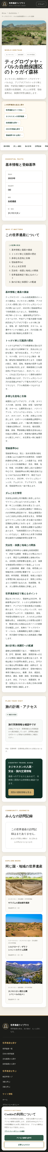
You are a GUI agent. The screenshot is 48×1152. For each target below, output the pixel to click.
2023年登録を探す (13, 129)
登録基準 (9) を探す (13, 135)
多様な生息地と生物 (21, 258)
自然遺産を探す (12, 123)
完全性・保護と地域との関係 (25, 270)
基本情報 (7, 146)
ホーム (4, 13)
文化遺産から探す (9, 1059)
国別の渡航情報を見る (21, 792)
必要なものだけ (24, 1145)
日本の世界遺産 (8, 1054)
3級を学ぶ (6, 1082)
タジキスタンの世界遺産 (15, 116)
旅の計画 (28, 146)
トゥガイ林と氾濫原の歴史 (24, 254)
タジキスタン (13, 13)
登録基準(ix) (17, 262)
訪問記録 (38, 146)
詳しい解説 (17, 146)
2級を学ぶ (6, 1087)
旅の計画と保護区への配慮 (24, 282)
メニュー (41, 4)
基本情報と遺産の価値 (22, 249)
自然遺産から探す (9, 1064)
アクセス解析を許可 (24, 1138)
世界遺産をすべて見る (14, 110)
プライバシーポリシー (11, 1105)
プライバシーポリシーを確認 (14, 1131)
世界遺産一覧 (8, 1049)
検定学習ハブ (8, 1077)
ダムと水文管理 (19, 266)
